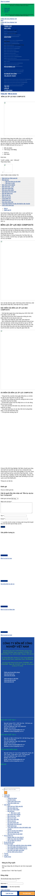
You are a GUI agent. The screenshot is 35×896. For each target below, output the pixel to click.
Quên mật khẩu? (5, 890)
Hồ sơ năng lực (9, 67)
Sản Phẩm (7, 37)
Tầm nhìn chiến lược (12, 35)
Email (3, 519)
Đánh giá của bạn (6, 498)
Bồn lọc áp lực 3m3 (6, 635)
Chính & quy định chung (12, 672)
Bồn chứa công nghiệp (12, 45)
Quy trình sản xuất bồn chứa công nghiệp (18, 78)
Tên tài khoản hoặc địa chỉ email (10, 879)
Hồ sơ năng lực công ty (12, 72)
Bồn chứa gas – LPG (12, 47)
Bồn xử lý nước (10, 48)
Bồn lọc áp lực (10, 52)
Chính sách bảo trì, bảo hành (11, 678)
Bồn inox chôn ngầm (12, 42)
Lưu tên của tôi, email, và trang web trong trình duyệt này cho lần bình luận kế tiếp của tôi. (17, 523)
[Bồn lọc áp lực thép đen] (8, 172)
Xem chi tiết (4, 555)
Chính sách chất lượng (12, 33)
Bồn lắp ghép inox (11, 40)
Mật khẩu (4, 883)
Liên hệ (6, 11)
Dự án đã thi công (10, 74)
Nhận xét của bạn (6, 501)
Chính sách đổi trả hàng (10, 680)
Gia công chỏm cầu (11, 53)
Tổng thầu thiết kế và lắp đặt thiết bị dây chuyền (16, 59)
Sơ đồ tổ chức (10, 32)
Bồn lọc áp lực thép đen (8, 609)
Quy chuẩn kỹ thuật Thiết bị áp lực (16, 81)
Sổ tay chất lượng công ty (13, 84)
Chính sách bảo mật (9, 681)
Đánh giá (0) (7, 210)
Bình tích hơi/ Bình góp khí (13, 39)
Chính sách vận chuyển (9, 675)
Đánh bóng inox (10, 57)
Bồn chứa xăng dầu (11, 50)
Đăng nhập (4, 886)
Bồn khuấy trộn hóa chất (13, 55)
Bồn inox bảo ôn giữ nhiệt (13, 65)
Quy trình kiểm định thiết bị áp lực (15, 79)
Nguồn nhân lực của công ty (14, 68)
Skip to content (5, 1)
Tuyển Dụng (8, 90)
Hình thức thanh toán (9, 674)
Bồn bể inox (5, 180)
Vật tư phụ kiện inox (12, 63)
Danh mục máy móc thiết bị (14, 70)
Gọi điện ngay (27, 893)
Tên (2, 516)
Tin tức (6, 86)
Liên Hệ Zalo (9, 893)
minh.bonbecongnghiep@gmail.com (18, 32)
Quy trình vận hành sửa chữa (14, 82)
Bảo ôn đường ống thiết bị (13, 61)
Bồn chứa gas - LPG (8, 186)
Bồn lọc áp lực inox (6, 558)
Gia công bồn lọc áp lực (7, 584)
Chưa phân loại (6, 198)
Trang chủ (7, 8)
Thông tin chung (10, 30)
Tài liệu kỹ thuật (10, 76)
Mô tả (6, 208)
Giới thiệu (7, 10)
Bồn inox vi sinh (10, 183)
